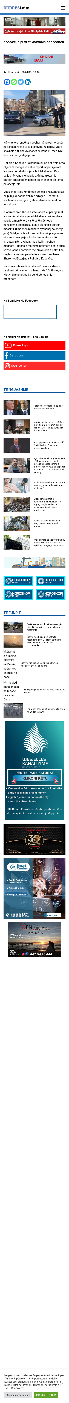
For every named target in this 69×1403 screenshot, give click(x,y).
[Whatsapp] (14, 82)
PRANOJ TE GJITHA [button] (46, 1395)
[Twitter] (21, 82)
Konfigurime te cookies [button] (18, 1395)
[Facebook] (7, 82)
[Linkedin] (28, 82)
